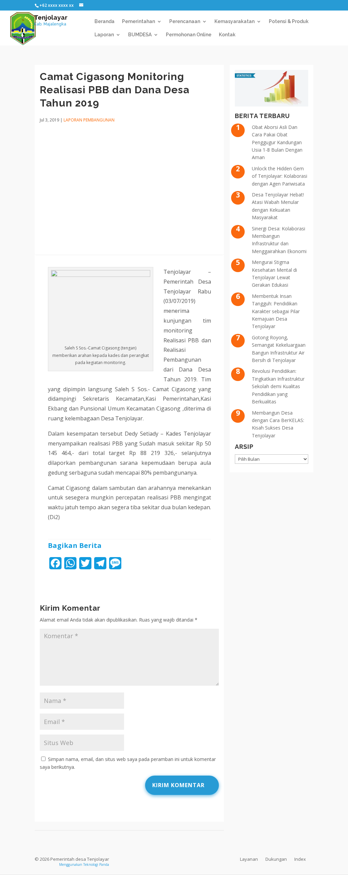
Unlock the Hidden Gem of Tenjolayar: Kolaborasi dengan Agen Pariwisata (279, 176)
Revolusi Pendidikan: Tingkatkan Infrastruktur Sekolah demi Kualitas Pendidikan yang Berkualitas (278, 386)
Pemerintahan (138, 21)
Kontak (227, 34)
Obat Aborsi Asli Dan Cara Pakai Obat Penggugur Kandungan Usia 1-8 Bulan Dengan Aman (277, 142)
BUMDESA (140, 34)
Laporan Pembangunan (89, 120)
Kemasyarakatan (234, 21)
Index (300, 859)
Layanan (249, 859)
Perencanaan (184, 21)
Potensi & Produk (289, 21)
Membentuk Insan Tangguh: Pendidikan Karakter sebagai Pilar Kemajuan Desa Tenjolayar (276, 311)
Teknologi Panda (96, 864)
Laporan (104, 34)
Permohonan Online (188, 34)
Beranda (104, 21)
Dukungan (276, 859)
